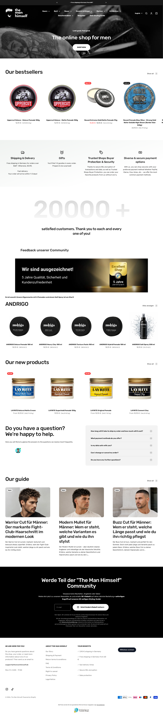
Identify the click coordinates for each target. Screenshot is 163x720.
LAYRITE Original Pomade (100, 410)
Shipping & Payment (53, 655)
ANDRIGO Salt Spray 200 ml (143, 344)
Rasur (66, 11)
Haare (44, 11)
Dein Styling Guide (97, 16)
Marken (100, 11)
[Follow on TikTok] (12, 689)
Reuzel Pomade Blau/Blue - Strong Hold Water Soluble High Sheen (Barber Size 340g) (139, 122)
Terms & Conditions (53, 667)
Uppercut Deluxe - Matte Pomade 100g (62, 120)
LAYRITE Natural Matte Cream (23, 410)
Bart (56, 11)
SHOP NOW (81, 47)
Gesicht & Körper (83, 11)
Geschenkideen (64, 16)
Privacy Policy (51, 675)
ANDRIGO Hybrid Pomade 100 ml (112, 344)
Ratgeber (81, 16)
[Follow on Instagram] (6, 689)
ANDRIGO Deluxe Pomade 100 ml (19, 344)
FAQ (47, 663)
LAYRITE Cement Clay (140, 410)
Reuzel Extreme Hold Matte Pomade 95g (100, 120)
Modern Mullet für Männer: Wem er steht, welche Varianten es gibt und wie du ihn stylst (79, 532)
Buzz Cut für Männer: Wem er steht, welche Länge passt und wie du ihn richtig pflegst (134, 529)
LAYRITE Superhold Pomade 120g (62, 410)
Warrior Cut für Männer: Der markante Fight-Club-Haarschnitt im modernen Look (26, 529)
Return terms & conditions (56, 659)
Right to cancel (51, 671)
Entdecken (114, 11)
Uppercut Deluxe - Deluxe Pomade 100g (23, 120)
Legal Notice (50, 679)
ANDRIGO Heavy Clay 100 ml (50, 344)
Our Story (49, 651)
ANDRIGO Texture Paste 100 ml (81, 344)
